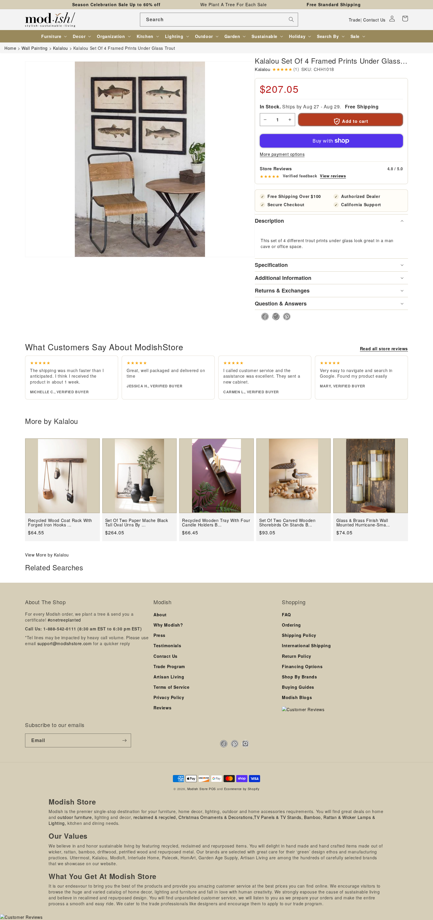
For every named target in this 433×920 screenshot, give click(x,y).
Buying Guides (298, 687)
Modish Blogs (297, 697)
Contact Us (374, 20)
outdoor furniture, (75, 817)
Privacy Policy (168, 697)
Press (159, 635)
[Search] (291, 19)
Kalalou (262, 69)
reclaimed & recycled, (155, 817)
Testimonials (167, 645)
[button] (405, 18)
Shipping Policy (299, 635)
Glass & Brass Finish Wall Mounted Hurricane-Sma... (363, 522)
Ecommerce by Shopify (242, 789)
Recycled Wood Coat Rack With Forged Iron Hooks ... (60, 522)
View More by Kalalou (47, 555)
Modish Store (197, 789)
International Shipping (306, 645)
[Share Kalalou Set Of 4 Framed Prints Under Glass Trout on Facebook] (263, 316)
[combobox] (219, 19)
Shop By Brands (299, 677)
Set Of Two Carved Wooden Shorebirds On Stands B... (287, 522)
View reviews (333, 176)
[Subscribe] (124, 740)
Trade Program (169, 666)
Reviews (162, 708)
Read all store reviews (384, 348)
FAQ (286, 614)
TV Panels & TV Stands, (278, 817)
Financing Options (302, 666)
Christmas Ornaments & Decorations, (216, 817)
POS (212, 789)
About (160, 614)
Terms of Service (171, 687)
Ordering (291, 625)
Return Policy (296, 656)
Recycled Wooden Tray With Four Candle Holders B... (216, 522)
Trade (355, 20)
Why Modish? (168, 625)
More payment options (282, 154)
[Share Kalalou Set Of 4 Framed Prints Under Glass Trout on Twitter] (274, 316)
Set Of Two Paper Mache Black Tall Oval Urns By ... (136, 522)
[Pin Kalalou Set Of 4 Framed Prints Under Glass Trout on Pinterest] (285, 316)
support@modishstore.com (64, 643)
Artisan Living (168, 677)
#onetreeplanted (64, 620)
